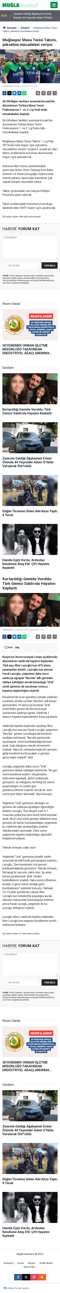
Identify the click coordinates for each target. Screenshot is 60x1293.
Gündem (25, 28)
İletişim (31, 1263)
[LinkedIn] (19, 93)
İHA (17, 647)
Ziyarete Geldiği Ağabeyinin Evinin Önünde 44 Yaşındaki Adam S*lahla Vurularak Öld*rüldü (32, 16)
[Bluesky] (14, 93)
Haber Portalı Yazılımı (18, 1288)
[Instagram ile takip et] (34, 1277)
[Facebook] (4, 93)
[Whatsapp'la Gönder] (24, 93)
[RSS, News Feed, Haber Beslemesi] (42, 1277)
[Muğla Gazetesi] (20, 4)
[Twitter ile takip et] (26, 1277)
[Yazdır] (38, 93)
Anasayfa (11, 28)
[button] (43, 93)
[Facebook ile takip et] (18, 1277)
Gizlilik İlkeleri (46, 1263)
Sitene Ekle (29, 1267)
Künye (21, 1263)
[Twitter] (9, 93)
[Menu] (54, 5)
